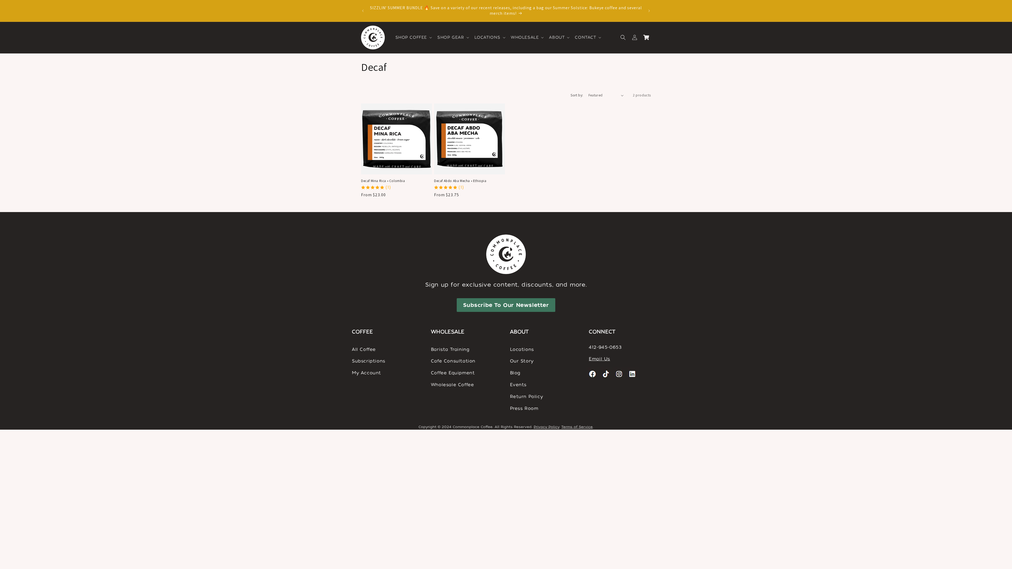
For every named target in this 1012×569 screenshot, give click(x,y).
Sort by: (577, 95)
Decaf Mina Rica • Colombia (383, 181)
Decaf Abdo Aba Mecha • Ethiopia (460, 181)
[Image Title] (592, 373)
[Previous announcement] (363, 11)
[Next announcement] (649, 11)
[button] (413, 37)
